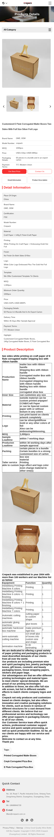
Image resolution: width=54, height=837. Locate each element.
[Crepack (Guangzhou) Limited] (28, 3)
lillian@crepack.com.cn (15, 814)
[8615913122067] (27, 821)
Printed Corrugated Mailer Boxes (20, 755)
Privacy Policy (8, 828)
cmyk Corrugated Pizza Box (18, 761)
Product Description (39, 180)
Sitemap (19, 828)
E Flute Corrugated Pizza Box (18, 767)
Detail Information (14, 180)
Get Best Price (14, 171)
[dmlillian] (31, 821)
